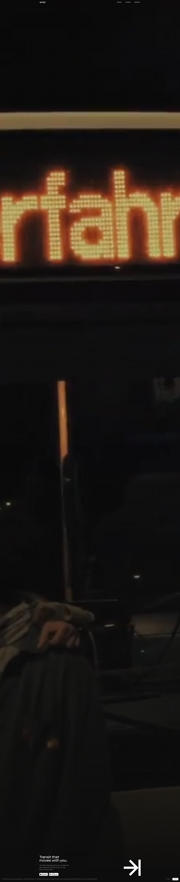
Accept (175, 879)
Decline (168, 879)
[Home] (42, 2)
